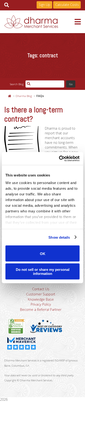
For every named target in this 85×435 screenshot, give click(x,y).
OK (42, 253)
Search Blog (17, 84)
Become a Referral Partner (40, 309)
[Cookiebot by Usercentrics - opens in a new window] (60, 158)
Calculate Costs (67, 4)
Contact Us (40, 289)
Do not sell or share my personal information (42, 271)
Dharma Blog (24, 96)
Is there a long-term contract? (33, 114)
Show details (59, 237)
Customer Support (40, 294)
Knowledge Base (41, 299)
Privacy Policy (41, 304)
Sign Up (44, 4)
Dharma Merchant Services (39, 21)
